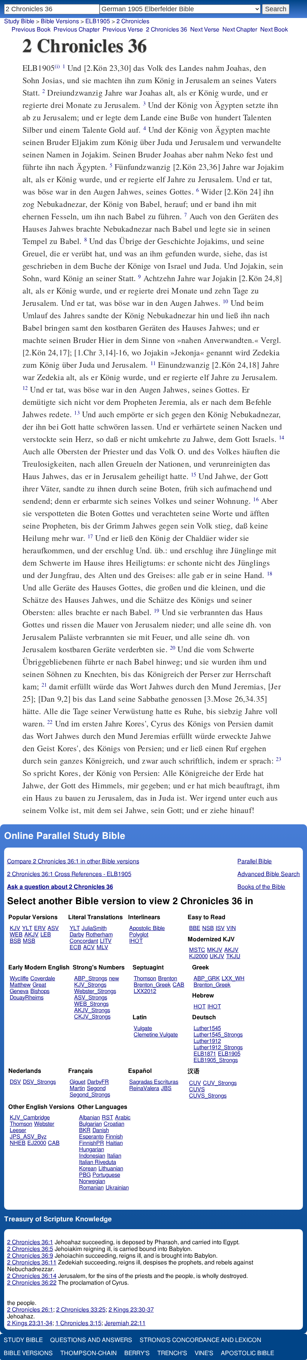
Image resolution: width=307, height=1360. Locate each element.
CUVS (197, 1089)
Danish (100, 1130)
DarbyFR (98, 1082)
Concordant (84, 941)
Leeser (18, 1130)
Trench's (172, 1353)
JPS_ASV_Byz (28, 1137)
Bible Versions (60, 21)
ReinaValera (144, 1088)
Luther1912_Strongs (218, 1047)
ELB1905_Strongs (216, 1060)
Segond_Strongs (90, 1095)
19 (156, 610)
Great (39, 985)
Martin (77, 1088)
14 (281, 437)
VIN (231, 928)
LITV (106, 941)
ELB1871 (205, 1054)
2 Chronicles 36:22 (32, 1283)
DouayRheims (26, 998)
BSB (15, 941)
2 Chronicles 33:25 (81, 1310)
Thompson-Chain (88, 1353)
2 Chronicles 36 (166, 30)
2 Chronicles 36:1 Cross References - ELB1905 (69, 874)
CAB (178, 985)
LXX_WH (233, 978)
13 (76, 412)
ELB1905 (97, 21)
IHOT (136, 941)
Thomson (145, 978)
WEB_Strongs (91, 1004)
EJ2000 (36, 1143)
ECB (75, 947)
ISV (220, 928)
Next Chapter (239, 30)
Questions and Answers (91, 1340)
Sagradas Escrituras (153, 1082)
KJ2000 (198, 956)
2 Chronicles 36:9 (30, 1256)
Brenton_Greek (152, 985)
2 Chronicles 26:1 (30, 1310)
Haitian (114, 1143)
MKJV (214, 950)
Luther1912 (207, 1041)
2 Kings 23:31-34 (29, 1323)
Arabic (123, 1117)
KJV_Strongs (90, 985)
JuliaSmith (94, 928)
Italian (114, 1156)
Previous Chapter (77, 30)
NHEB (17, 1143)
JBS (166, 1088)
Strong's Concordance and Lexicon (200, 1340)
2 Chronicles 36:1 (30, 1242)
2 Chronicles (132, 21)
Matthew (20, 985)
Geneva (19, 991)
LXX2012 (145, 991)
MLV (102, 947)
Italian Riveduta (97, 1162)
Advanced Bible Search (268, 874)
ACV (89, 947)
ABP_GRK (207, 978)
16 (255, 499)
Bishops (39, 991)
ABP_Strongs (90, 978)
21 (44, 684)
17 (90, 536)
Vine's (204, 1353)
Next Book (274, 30)
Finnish (114, 1137)
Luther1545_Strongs (218, 1035)
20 (172, 647)
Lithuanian (110, 1168)
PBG (85, 1175)
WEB (16, 935)
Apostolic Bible (247, 1353)
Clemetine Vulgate (156, 1035)
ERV (40, 928)
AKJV (31, 935)
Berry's (137, 1353)
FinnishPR (91, 1143)
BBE (194, 928)
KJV (15, 928)
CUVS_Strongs (208, 1096)
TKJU (233, 956)
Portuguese (106, 1175)
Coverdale (42, 978)
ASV (53, 928)
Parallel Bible (254, 861)
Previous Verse (123, 30)
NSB (208, 928)
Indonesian (92, 1156)
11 (153, 363)
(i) (57, 66)
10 (225, 301)
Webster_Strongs (95, 991)
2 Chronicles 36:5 (30, 1249)
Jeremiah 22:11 (125, 1323)
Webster (44, 1124)
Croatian (114, 1124)
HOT (200, 1007)
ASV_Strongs (90, 998)
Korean (88, 1168)
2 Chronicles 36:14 (32, 1276)
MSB (29, 941)
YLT (27, 928)
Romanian (91, 1188)
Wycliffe (19, 978)
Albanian (89, 1117)
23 (278, 758)
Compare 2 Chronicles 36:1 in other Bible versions (73, 861)
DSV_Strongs (39, 1082)
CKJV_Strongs (92, 1017)
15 (193, 474)
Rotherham (99, 935)
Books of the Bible (261, 887)
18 (269, 573)
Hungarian (91, 1149)
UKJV (217, 956)
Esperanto (91, 1137)
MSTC (197, 950)
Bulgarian (90, 1124)
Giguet (77, 1082)
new (114, 978)
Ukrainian (117, 1188)
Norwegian (92, 1181)
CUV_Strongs (220, 1083)
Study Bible (19, 21)
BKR (85, 1130)
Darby (77, 935)
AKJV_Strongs (92, 1010)
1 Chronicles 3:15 (78, 1323)
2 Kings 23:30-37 (131, 1310)
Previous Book (31, 30)
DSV (15, 1082)
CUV (195, 1083)
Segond (96, 1088)
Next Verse (204, 30)
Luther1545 (207, 1028)
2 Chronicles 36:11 (32, 1263)
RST (107, 1117)
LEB (45, 935)
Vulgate (143, 1028)
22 (49, 721)
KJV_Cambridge (30, 1117)
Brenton (167, 978)
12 (25, 387)
